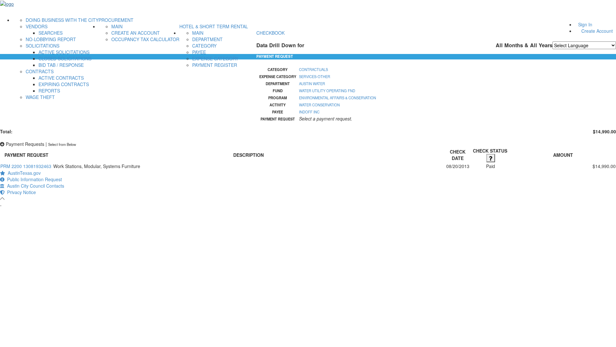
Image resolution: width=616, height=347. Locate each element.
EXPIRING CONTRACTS (63, 84)
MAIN (117, 26)
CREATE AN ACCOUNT (135, 33)
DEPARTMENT (207, 39)
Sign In (585, 24)
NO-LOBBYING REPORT (51, 39)
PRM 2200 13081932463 (25, 166)
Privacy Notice (20, 192)
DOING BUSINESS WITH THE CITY (62, 20)
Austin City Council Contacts (34, 185)
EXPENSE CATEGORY (215, 58)
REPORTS (49, 90)
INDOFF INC (309, 111)
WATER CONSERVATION (319, 104)
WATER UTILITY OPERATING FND (327, 90)
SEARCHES (50, 33)
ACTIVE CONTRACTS (61, 78)
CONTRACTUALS (313, 69)
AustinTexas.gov (23, 173)
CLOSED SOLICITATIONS (64, 58)
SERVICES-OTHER (314, 76)
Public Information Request (33, 179)
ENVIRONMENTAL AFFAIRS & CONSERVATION (337, 97)
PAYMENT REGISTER (214, 65)
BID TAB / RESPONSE (61, 65)
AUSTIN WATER (312, 83)
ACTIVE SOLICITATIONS (64, 52)
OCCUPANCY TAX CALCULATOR (145, 39)
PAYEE (199, 52)
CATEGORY (204, 45)
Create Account (597, 31)
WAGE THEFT (40, 97)
